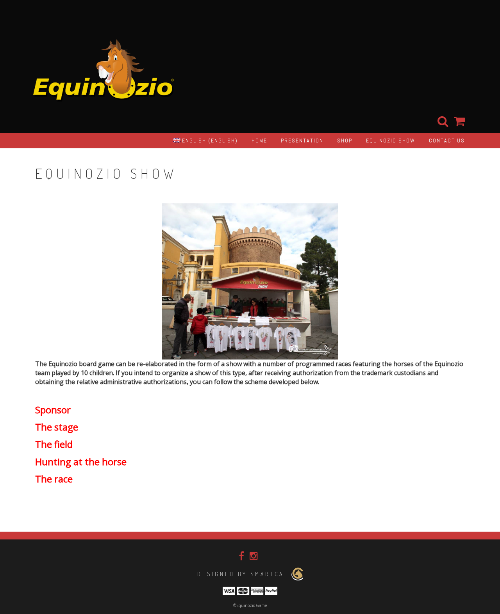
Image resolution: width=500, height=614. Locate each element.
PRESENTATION (302, 140)
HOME (259, 140)
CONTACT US (447, 140)
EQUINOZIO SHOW (390, 140)
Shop (344, 140)
